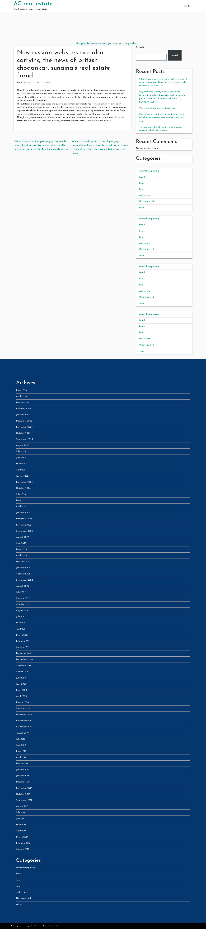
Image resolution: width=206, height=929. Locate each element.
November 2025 (24, 427)
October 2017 (23, 794)
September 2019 (24, 727)
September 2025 (24, 439)
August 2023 (22, 537)
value (141, 207)
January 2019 (22, 769)
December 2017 (24, 782)
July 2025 (21, 451)
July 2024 (21, 494)
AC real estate (33, 4)
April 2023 (21, 555)
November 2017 (24, 788)
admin (48, 83)
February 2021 (23, 641)
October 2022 (23, 574)
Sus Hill (55, 926)
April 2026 (21, 396)
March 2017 (22, 837)
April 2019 (21, 757)
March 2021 (22, 635)
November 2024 (24, 482)
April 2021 (21, 629)
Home (186, 6)
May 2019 (21, 751)
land (141, 189)
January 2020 (23, 708)
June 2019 (21, 745)
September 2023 (24, 531)
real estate (144, 195)
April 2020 (21, 696)
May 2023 (21, 549)
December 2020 (24, 653)
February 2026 (23, 409)
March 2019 (22, 763)
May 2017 (21, 825)
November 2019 (24, 721)
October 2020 (23, 665)
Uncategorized (146, 201)
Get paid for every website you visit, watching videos (107, 43)
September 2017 (24, 800)
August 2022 (22, 586)
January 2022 (23, 598)
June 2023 (21, 543)
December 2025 (24, 421)
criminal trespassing (149, 171)
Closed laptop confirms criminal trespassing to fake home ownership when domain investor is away (162, 117)
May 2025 (21, 464)
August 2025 (22, 445)
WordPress (34, 926)
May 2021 (21, 623)
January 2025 (23, 476)
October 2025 (23, 433)
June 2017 (21, 818)
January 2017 (22, 849)
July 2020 (21, 678)
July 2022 (21, 592)
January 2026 (23, 415)
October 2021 (23, 604)
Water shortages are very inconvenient (158, 108)
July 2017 (20, 812)
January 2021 (22, 647)
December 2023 (24, 519)
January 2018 (22, 776)
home (142, 183)
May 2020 (21, 690)
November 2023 (24, 525)
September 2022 (24, 580)
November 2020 (24, 659)
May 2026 (21, 390)
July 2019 (20, 739)
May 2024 (21, 500)
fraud (142, 177)
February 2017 (23, 843)
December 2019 (24, 714)
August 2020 (22, 672)
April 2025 (21, 470)
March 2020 (22, 702)
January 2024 (23, 513)
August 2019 (22, 733)
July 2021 (20, 617)
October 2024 (23, 488)
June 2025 (21, 457)
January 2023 (23, 568)
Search (140, 47)
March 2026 (22, 402)
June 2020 (21, 684)
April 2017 (21, 831)
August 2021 (22, 610)
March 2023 (22, 561)
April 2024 (21, 506)
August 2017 (22, 806)
